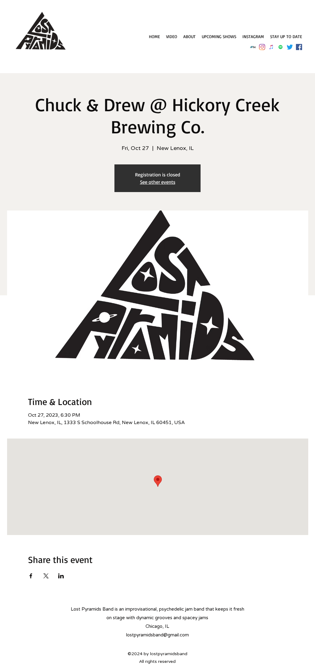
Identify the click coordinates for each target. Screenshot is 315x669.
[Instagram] (262, 47)
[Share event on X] (46, 575)
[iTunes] (271, 47)
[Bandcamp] (253, 47)
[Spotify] (280, 47)
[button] (286, 36)
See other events (157, 182)
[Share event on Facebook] (31, 575)
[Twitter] (290, 47)
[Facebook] (299, 47)
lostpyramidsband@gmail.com (157, 635)
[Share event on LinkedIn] (61, 575)
